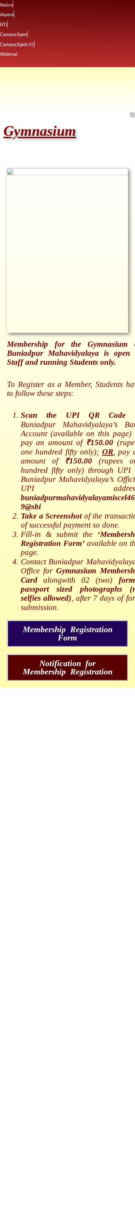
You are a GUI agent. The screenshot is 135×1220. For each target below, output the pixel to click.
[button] (132, 114)
